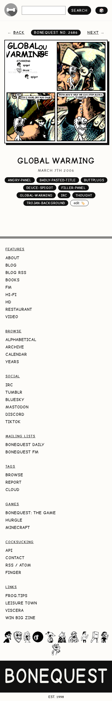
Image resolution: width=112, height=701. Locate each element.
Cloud (12, 489)
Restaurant (18, 309)
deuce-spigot (39, 188)
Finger (13, 572)
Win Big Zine (20, 617)
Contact (14, 557)
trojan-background (46, 203)
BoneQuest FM (22, 452)
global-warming (36, 195)
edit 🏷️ (79, 203)
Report (13, 482)
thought (84, 195)
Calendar (16, 354)
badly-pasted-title (58, 180)
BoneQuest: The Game (30, 512)
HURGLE (13, 520)
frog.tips (16, 595)
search (79, 10)
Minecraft (17, 527)
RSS (9, 565)
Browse (14, 474)
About (12, 257)
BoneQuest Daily (24, 444)
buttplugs (94, 180)
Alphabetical (20, 339)
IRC (9, 384)
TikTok (13, 421)
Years (12, 361)
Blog (11, 265)
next (93, 32)
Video (11, 316)
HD (8, 302)
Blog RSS (15, 272)
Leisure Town (21, 603)
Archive (14, 347)
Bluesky (14, 399)
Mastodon (17, 407)
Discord (14, 414)
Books (12, 279)
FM (8, 287)
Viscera (14, 610)
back (18, 32)
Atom (25, 565)
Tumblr (13, 392)
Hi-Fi (11, 294)
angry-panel (20, 180)
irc (64, 195)
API (9, 550)
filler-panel (73, 188)
